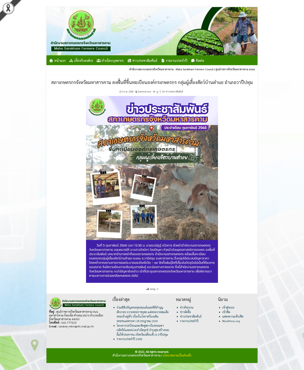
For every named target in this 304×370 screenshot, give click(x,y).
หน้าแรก (59, 60)
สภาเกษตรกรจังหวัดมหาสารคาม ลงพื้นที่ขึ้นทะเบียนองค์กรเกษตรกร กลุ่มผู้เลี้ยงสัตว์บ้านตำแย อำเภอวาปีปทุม (152, 82)
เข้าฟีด (226, 312)
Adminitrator (144, 91)
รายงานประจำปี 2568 (129, 339)
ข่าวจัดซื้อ (185, 312)
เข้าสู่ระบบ (228, 307)
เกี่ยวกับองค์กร (83, 60)
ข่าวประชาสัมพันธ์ (144, 60)
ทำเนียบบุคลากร (112, 60)
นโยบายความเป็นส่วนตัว (177, 355)
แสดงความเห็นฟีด (232, 316)
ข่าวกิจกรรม (186, 307)
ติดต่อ (199, 60)
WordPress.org (231, 321)
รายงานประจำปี (176, 60)
